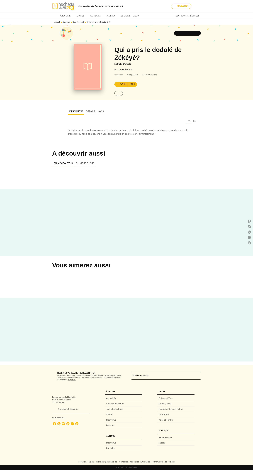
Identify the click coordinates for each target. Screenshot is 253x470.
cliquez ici (72, 379)
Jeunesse (66, 22)
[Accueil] (63, 6)
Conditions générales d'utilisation (134, 462)
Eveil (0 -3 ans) (78, 22)
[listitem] (54, 423)
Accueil (57, 22)
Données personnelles (106, 462)
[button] (181, 6)
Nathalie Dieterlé (122, 64)
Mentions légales (86, 462)
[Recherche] (197, 6)
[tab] (55, 16)
